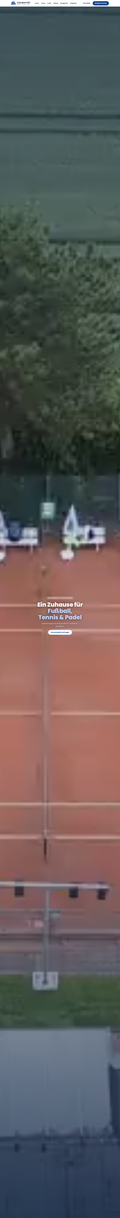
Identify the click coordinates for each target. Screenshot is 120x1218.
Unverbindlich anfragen (60, 632)
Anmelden (86, 3)
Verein (37, 3)
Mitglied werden (101, 3)
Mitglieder (73, 3)
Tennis (43, 3)
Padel (49, 3)
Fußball (55, 3)
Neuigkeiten (64, 3)
